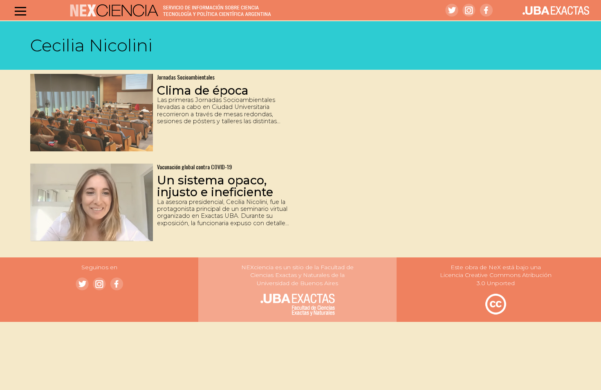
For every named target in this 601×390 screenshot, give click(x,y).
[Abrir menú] (20, 11)
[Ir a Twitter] (451, 10)
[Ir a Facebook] (486, 10)
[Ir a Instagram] (468, 10)
